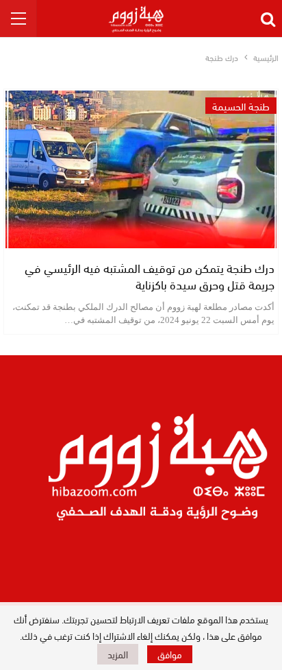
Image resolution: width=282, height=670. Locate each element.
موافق (169, 653)
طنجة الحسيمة (241, 105)
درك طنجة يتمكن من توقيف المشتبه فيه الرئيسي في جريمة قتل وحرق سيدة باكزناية (149, 275)
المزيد (117, 653)
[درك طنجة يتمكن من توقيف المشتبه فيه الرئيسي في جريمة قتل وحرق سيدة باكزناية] (141, 169)
